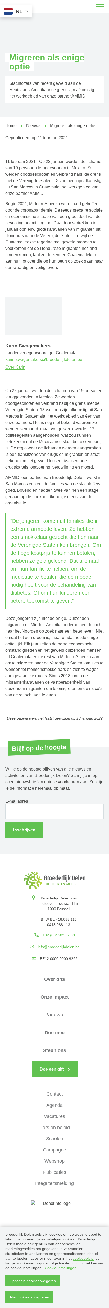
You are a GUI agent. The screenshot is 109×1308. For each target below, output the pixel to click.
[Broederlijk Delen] (54, 880)
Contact (54, 1094)
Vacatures (54, 1116)
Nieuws (33, 125)
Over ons (54, 979)
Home (11, 125)
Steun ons (54, 1050)
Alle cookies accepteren (29, 1297)
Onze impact (54, 997)
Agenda (54, 1105)
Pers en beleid (54, 1127)
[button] (100, 6)
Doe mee (55, 1032)
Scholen (54, 1138)
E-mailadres (16, 801)
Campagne (54, 1150)
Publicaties (54, 1172)
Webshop (54, 1161)
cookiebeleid (83, 1258)
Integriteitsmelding (54, 1183)
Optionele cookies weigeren (33, 1281)
